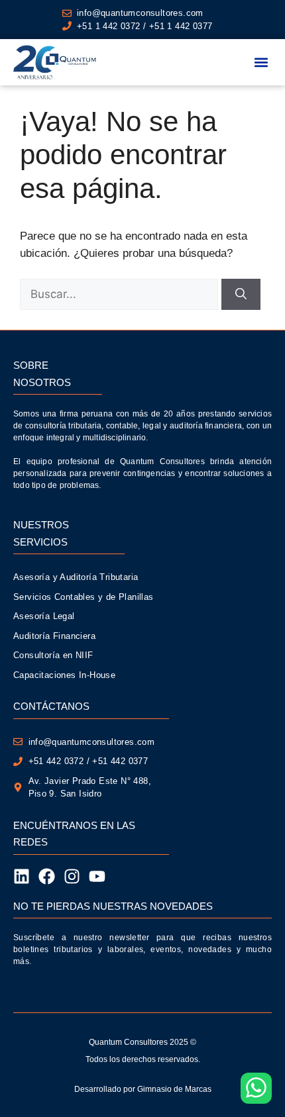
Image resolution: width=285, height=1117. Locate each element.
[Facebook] (46, 876)
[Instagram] (72, 876)
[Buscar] (240, 295)
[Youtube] (97, 876)
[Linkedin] (21, 876)
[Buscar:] (120, 294)
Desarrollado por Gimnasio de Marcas (142, 1089)
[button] (261, 62)
